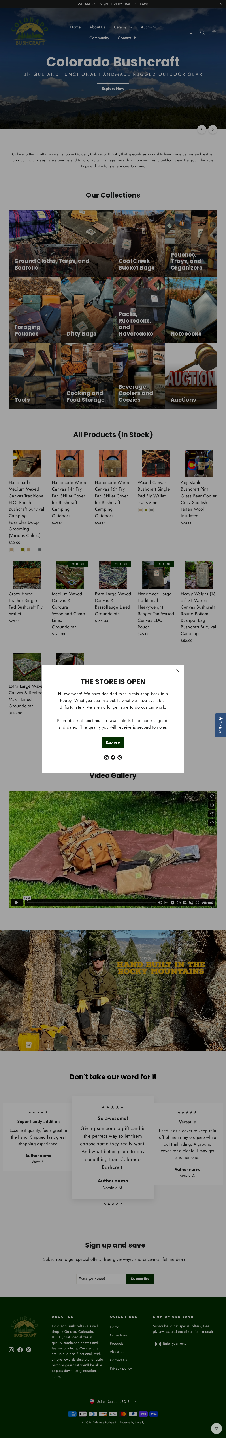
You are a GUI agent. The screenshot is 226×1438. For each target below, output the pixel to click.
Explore (113, 742)
